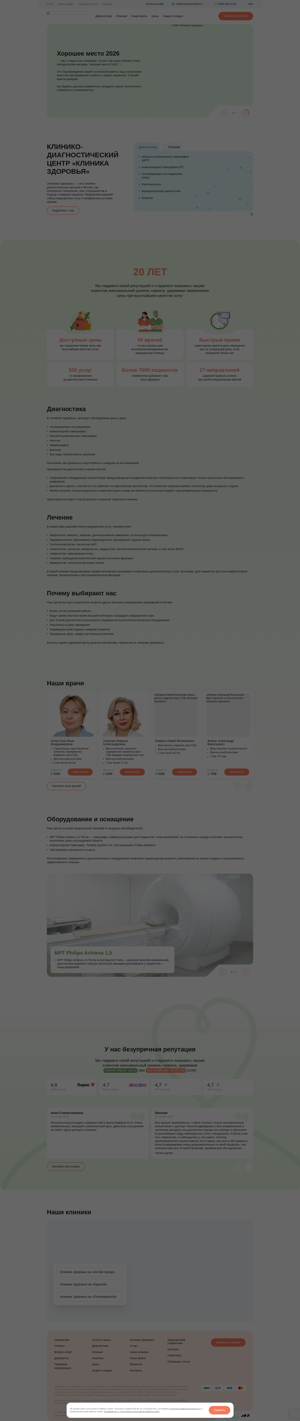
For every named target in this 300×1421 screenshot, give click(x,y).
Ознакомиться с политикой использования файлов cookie (132, 1412)
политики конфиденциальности (185, 1409)
